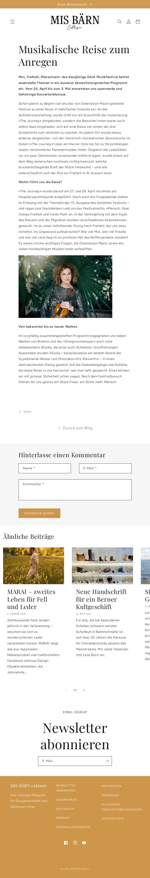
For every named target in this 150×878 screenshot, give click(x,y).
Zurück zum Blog (77, 428)
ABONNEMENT (66, 800)
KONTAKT (63, 818)
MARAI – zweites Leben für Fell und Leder (31, 599)
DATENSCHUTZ (113, 818)
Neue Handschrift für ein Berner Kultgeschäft (101, 599)
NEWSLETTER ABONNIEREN (66, 788)
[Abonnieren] (107, 761)
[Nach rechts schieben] (83, 690)
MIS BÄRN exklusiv (80, 869)
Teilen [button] (27, 411)
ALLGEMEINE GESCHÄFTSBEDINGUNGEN (122, 807)
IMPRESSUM (110, 795)
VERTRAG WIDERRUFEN (73, 827)
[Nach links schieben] (66, 690)
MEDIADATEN (111, 786)
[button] (12, 21)
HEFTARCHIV (65, 809)
